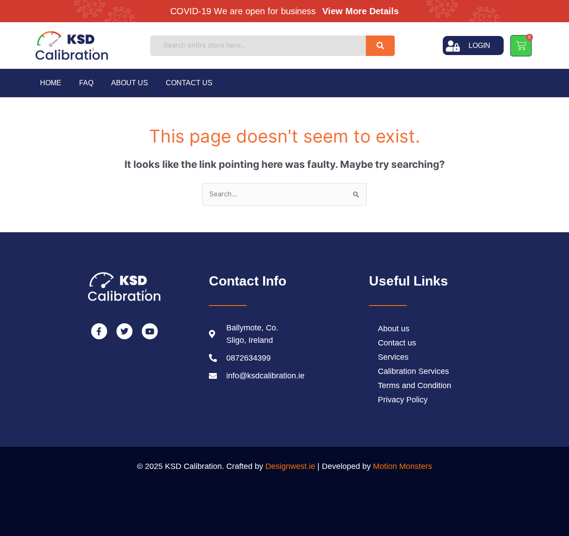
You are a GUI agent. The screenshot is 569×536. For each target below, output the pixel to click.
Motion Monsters (402, 466)
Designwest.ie (290, 466)
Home (50, 83)
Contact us (189, 83)
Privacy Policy (403, 399)
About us (129, 83)
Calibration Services (413, 371)
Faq (86, 83)
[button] (288, 10)
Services (393, 357)
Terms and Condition (414, 385)
